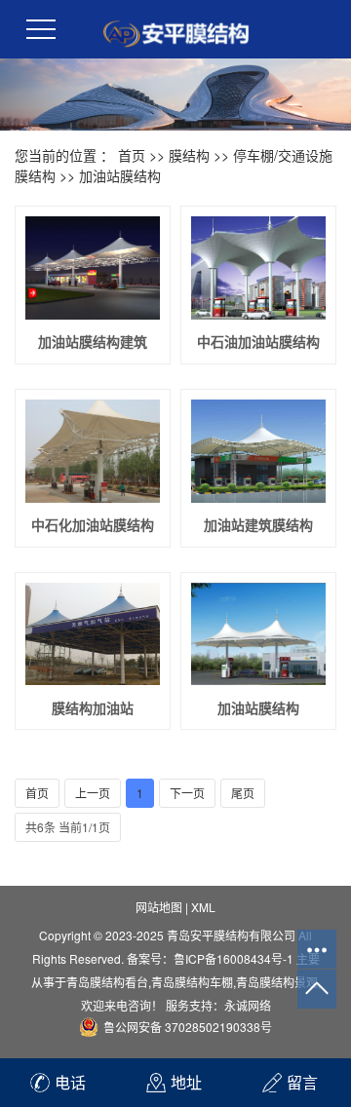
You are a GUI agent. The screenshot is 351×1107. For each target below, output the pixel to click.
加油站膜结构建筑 (92, 341)
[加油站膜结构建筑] (92, 268)
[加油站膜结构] (258, 634)
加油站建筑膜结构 (258, 524)
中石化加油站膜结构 (92, 524)
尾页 (242, 792)
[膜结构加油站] (92, 634)
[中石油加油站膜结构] (258, 268)
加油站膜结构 (120, 175)
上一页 (92, 792)
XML (203, 906)
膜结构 (189, 155)
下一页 (187, 792)
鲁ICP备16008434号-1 (233, 958)
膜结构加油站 (93, 707)
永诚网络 (247, 1005)
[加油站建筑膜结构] (258, 451)
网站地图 (159, 906)
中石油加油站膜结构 (258, 341)
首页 (131, 155)
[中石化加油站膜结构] (92, 451)
